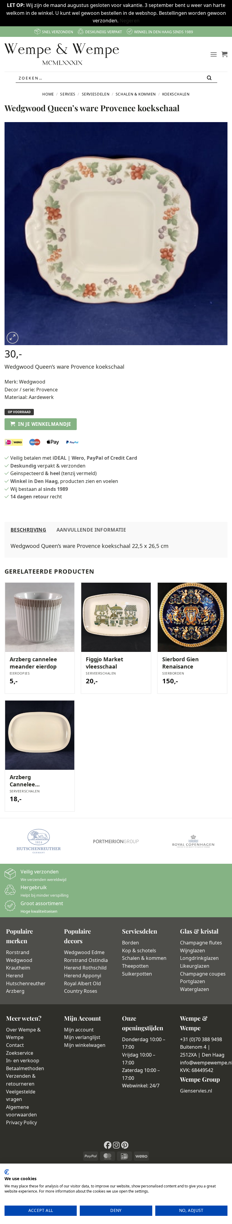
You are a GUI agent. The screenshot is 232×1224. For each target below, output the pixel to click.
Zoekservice (19, 1053)
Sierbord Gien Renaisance (180, 663)
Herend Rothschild (85, 967)
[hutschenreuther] (38, 841)
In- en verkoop (22, 1060)
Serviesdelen (96, 94)
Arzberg (15, 991)
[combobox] (116, 78)
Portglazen (192, 981)
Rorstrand (17, 952)
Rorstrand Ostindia (86, 960)
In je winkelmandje (44, 424)
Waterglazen (194, 989)
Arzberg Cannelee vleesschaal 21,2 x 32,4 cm (31, 781)
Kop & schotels (139, 950)
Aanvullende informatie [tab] (91, 529)
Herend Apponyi (82, 975)
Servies (67, 94)
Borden (130, 942)
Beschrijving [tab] (28, 529)
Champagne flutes (201, 942)
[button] (213, 54)
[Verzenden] (210, 78)
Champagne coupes (203, 973)
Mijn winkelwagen (84, 1045)
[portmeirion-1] (116, 841)
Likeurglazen (194, 966)
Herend (14, 975)
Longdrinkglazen (199, 958)
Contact (15, 1045)
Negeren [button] (130, 20)
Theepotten (135, 966)
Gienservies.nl (196, 1090)
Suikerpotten (137, 973)
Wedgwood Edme (84, 952)
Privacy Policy (21, 1122)
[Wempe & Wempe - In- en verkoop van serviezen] (62, 54)
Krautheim (18, 967)
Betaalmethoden (25, 1068)
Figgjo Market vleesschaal (104, 663)
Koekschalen (176, 94)
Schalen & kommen (144, 958)
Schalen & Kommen (136, 94)
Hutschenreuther (26, 983)
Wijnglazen (192, 950)
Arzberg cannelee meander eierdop (33, 663)
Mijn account (79, 1029)
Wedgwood (32, 381)
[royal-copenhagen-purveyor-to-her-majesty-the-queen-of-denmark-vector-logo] (193, 841)
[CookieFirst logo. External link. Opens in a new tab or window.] (7, 1172)
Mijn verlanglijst (82, 1037)
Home (48, 94)
